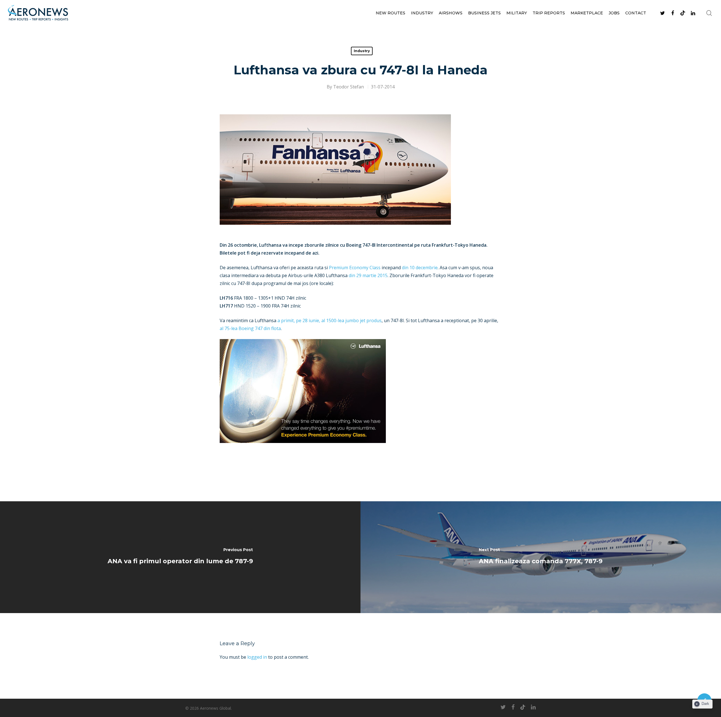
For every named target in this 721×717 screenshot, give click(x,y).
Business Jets (484, 13)
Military (516, 13)
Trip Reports (549, 13)
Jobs (614, 13)
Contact (635, 13)
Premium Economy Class (355, 267)
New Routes (390, 13)
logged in (257, 657)
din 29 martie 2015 (368, 275)
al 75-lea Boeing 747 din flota (250, 328)
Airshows (450, 13)
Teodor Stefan (348, 87)
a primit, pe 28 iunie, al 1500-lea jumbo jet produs (329, 320)
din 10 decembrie (420, 267)
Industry (422, 13)
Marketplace (587, 13)
